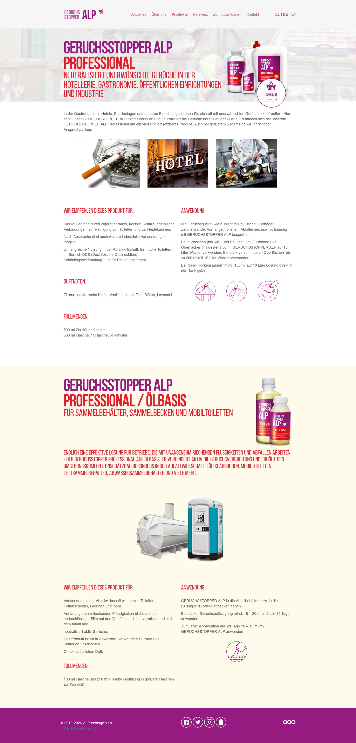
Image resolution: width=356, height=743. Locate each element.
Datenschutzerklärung (79, 728)
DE (285, 14)
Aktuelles (138, 14)
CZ (277, 14)
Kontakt (253, 14)
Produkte (180, 14)
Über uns (158, 14)
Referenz (200, 14)
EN (293, 14)
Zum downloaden (227, 14)
